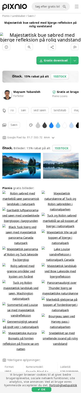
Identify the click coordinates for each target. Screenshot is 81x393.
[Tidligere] (4, 32)
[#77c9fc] (58, 125)
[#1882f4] (51, 125)
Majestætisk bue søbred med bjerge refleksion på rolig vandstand (40, 24)
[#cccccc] (37, 125)
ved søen (40, 110)
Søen (14, 125)
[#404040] (44, 125)
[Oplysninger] (6, 47)
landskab (60, 110)
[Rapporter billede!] (75, 47)
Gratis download (56, 60)
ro (12, 110)
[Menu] (77, 6)
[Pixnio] (14, 8)
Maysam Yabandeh (26, 92)
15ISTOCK (61, 148)
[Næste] (76, 32)
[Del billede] (52, 47)
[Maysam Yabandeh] (7, 98)
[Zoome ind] (29, 47)
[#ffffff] (64, 125)
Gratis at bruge (68, 92)
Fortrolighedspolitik (63, 385)
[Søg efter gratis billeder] (65, 6)
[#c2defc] (71, 125)
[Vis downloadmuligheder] (75, 60)
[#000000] (78, 125)
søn (23, 110)
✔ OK (41, 389)
